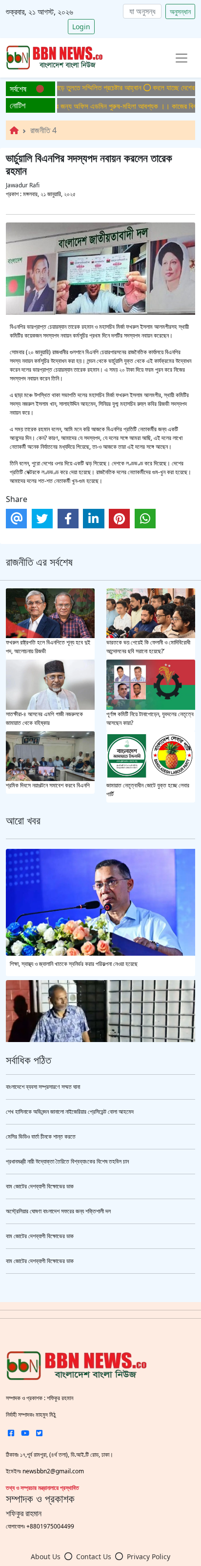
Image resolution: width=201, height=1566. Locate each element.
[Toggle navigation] (181, 58)
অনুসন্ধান (180, 11)
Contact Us (93, 1556)
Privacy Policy (148, 1556)
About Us (45, 1556)
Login (81, 26)
